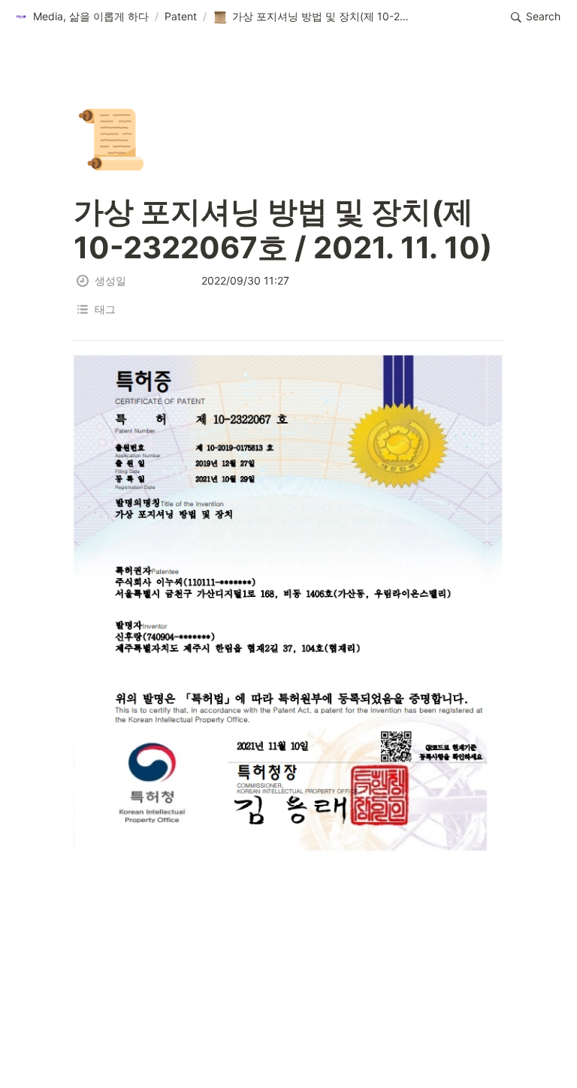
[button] (81, 17)
